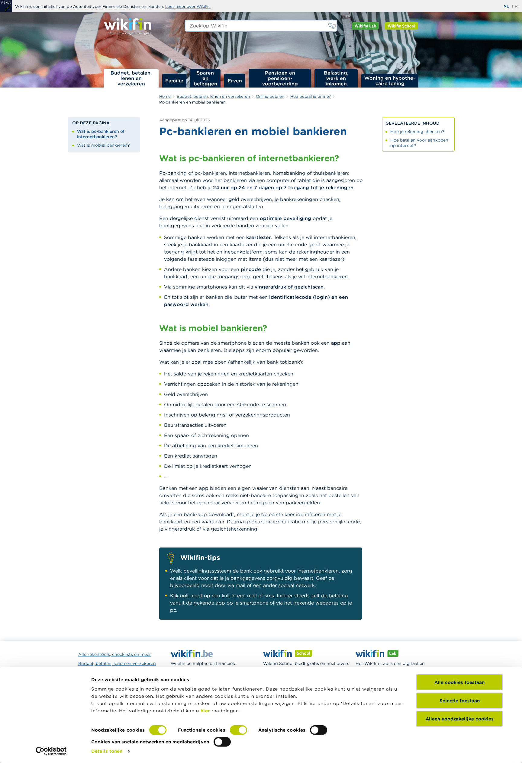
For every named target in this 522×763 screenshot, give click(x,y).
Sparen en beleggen (205, 78)
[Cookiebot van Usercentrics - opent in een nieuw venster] (51, 751)
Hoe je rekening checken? (417, 131)
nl (506, 6)
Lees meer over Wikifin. (188, 6)
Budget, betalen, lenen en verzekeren (131, 78)
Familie (174, 81)
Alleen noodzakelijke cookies (460, 719)
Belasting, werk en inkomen (336, 78)
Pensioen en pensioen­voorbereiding (280, 78)
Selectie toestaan (460, 700)
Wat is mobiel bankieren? (103, 145)
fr (514, 6)
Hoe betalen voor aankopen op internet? (419, 142)
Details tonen (106, 751)
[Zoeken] (331, 26)
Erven (235, 81)
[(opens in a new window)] (6, 6)
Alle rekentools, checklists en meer (114, 654)
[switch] (238, 730)
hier (205, 711)
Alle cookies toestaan (459, 682)
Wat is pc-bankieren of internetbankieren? (100, 134)
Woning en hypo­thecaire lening (389, 80)
